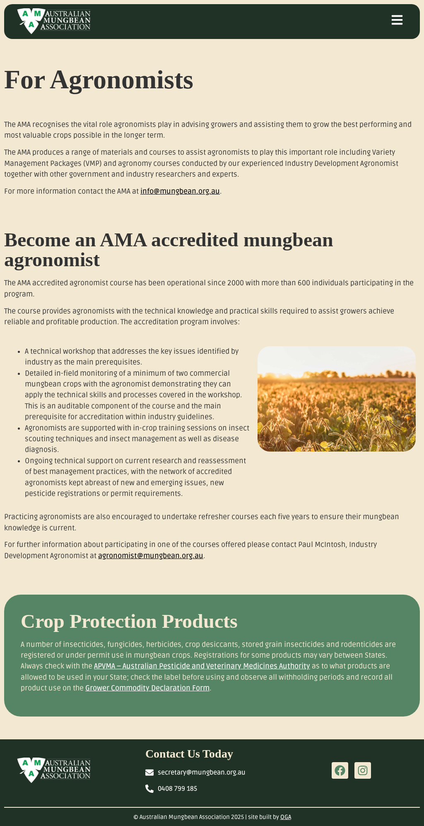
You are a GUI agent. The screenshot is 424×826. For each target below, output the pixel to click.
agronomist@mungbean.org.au (150, 555)
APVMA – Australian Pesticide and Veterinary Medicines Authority (202, 666)
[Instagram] (362, 770)
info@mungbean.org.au (180, 191)
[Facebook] (340, 770)
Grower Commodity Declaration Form (147, 688)
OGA (285, 817)
